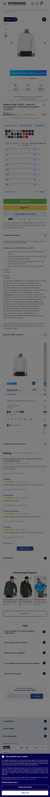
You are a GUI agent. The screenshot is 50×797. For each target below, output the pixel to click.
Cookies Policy (20, 779)
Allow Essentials (25, 787)
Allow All (25, 793)
